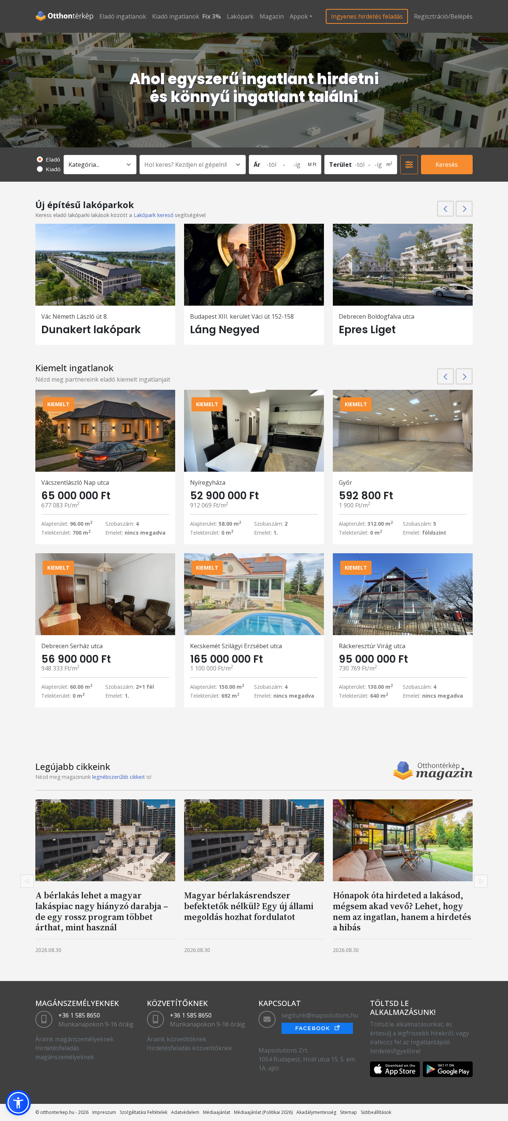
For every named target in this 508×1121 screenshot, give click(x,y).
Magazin (272, 16)
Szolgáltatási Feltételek (143, 1112)
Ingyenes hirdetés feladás (367, 16)
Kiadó (53, 169)
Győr (345, 482)
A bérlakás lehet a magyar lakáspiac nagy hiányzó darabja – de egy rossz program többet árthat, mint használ (101, 911)
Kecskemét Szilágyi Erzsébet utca (236, 646)
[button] (18, 1103)
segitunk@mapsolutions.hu (320, 1015)
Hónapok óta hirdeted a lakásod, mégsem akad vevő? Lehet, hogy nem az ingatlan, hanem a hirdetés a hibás (402, 911)
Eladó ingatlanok (122, 16)
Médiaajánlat (216, 1112)
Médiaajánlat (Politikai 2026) (263, 1112)
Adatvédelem (185, 1112)
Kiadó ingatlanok (175, 16)
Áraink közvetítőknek (176, 1039)
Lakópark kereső (153, 215)
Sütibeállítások (376, 1112)
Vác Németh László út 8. (74, 316)
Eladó (53, 159)
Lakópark (240, 16)
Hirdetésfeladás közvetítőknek (189, 1048)
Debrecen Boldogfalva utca (376, 316)
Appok (299, 16)
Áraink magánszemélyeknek (74, 1039)
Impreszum (104, 1112)
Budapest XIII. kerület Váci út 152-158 (242, 316)
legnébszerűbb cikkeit (118, 776)
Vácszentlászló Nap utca (75, 482)
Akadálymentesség (316, 1112)
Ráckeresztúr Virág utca (372, 646)
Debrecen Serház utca (72, 646)
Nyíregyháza (207, 482)
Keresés (446, 164)
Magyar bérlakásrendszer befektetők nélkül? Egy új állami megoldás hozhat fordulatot (249, 906)
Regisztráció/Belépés (443, 16)
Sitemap (348, 1112)
